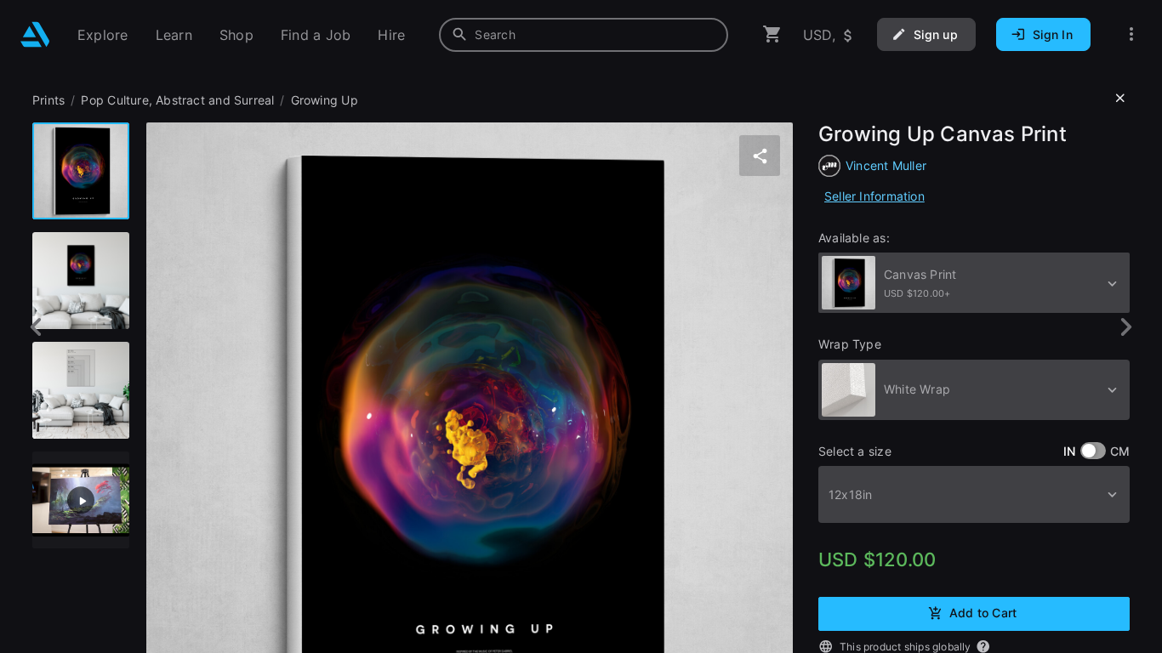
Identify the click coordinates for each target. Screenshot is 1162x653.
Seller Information (874, 196)
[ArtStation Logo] (35, 34)
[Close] (1120, 98)
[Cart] (772, 34)
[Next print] (1126, 327)
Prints (48, 100)
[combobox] (583, 35)
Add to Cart (983, 612)
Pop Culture (114, 100)
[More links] (1131, 34)
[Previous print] (36, 327)
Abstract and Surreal (215, 100)
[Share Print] (759, 155)
